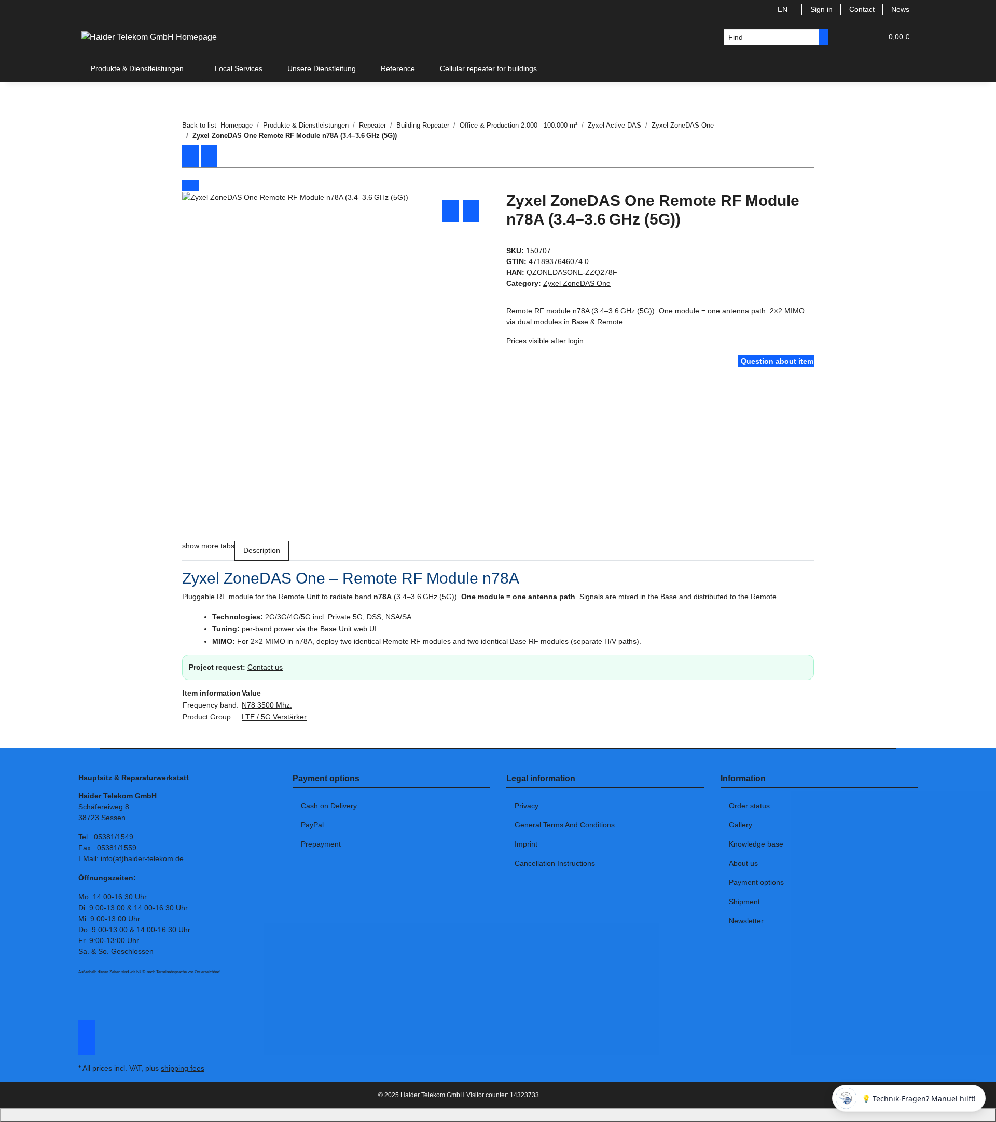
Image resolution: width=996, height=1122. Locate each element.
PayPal (312, 825)
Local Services (238, 68)
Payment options (756, 882)
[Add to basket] (190, 185)
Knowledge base (756, 844)
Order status (749, 805)
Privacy (526, 805)
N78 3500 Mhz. (267, 705)
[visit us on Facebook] (86, 1026)
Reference (398, 68)
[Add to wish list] (471, 211)
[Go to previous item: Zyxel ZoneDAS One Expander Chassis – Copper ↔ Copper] (190, 156)
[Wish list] (870, 37)
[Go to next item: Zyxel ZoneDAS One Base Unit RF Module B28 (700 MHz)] (209, 156)
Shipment (744, 901)
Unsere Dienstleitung (321, 68)
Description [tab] (261, 550)
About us (743, 863)
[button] (853, 37)
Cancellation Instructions (555, 863)
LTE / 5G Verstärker (274, 717)
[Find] (823, 37)
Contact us (265, 667)
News (900, 9)
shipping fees (182, 1068)
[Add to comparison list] (450, 211)
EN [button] (784, 9)
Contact (862, 9)
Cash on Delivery (329, 805)
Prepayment (321, 844)
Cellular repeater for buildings (488, 68)
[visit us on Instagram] (86, 1037)
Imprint (526, 844)
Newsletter (746, 921)
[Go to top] (498, 1115)
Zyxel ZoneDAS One (577, 283)
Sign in (821, 9)
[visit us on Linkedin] (86, 1049)
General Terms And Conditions (565, 825)
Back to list (199, 125)
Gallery (740, 825)
